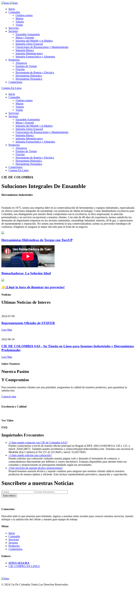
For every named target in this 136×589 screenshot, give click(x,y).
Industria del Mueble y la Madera (34, 40)
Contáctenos (15, 82)
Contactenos (15, 549)
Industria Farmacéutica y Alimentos (35, 56)
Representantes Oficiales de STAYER (28, 323)
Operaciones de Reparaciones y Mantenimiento (42, 47)
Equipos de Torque (26, 66)
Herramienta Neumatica (29, 78)
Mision (19, 18)
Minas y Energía (25, 37)
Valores (20, 21)
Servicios (13, 27)
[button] (37, 442)
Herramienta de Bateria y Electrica (35, 72)
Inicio (11, 8)
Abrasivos (21, 62)
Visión (19, 24)
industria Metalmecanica (29, 53)
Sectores (13, 31)
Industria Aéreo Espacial (29, 43)
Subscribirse (9, 495)
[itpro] (5, 578)
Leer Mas (6, 329)
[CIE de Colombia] (5, 2)
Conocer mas (8, 396)
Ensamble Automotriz (28, 34)
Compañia (14, 12)
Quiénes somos (24, 15)
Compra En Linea (11, 88)
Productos (14, 59)
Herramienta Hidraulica (29, 75)
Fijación (20, 69)
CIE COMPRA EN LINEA (24, 566)
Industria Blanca (25, 50)
